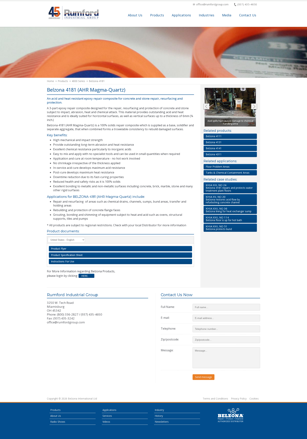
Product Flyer (58, 248)
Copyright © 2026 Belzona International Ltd (72, 398)
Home (50, 81)
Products (157, 15)
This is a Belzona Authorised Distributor (230, 415)
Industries (206, 15)
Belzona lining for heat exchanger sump (228, 210)
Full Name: (168, 307)
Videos (106, 421)
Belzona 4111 (214, 136)
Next (254, 107)
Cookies (254, 398)
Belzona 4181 (97, 81)
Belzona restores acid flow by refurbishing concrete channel (223, 199)
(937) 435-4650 (247, 4)
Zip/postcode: (170, 339)
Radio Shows (57, 421)
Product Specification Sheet (67, 255)
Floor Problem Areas (218, 166)
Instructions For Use (62, 261)
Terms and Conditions (215, 398)
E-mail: (165, 318)
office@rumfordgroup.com (212, 4)
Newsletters (162, 421)
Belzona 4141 (214, 148)
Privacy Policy (239, 398)
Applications (181, 15)
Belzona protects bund (219, 227)
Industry (159, 410)
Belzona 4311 (214, 154)
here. (84, 275)
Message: (167, 350)
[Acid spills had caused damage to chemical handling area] (230, 107)
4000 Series (78, 81)
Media (226, 15)
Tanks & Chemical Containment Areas (227, 172)
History (159, 415)
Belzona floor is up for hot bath (224, 219)
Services (107, 415)
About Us (135, 15)
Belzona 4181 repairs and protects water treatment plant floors (229, 187)
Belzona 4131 (214, 142)
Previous (206, 107)
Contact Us (247, 15)
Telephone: (168, 328)
